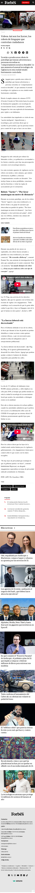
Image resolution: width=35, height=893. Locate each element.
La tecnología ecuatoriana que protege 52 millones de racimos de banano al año (17, 797)
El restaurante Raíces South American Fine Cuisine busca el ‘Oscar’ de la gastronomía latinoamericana (18, 503)
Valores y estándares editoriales (9, 868)
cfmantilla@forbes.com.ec (19, 829)
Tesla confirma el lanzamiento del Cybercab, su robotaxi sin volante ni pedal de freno (15, 696)
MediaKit (24, 866)
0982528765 (4, 851)
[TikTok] (27, 875)
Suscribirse (25, 2)
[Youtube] (18, 875)
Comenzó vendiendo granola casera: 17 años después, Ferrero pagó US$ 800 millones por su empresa (18, 510)
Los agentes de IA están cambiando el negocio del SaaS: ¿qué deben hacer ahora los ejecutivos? (16, 591)
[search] (33, 2)
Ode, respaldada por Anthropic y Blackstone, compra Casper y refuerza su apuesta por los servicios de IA (16, 558)
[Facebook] (16, 52)
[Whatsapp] (8, 52)
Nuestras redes (24, 868)
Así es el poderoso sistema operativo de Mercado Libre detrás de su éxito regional (23, 240)
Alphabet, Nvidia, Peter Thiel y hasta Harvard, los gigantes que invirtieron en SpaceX (17, 625)
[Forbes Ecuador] (10, 2)
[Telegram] (23, 52)
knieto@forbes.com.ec (6, 833)
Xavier (14, 489)
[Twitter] (12, 52)
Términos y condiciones (7, 866)
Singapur (5, 489)
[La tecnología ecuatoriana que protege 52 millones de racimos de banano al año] (17, 781)
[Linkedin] (27, 52)
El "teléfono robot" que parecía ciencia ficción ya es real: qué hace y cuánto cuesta (16, 730)
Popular (7, 498)
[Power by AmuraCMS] (17, 881)
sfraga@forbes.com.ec (7, 838)
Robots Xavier (19, 486)
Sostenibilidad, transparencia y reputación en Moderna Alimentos (18, 517)
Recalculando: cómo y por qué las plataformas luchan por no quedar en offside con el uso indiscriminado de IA (17, 763)
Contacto (30, 866)
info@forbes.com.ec (27, 823)
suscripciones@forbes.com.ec (8, 843)
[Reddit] (19, 52)
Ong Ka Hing (6, 486)
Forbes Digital (5, 45)
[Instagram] (15, 875)
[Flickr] (24, 875)
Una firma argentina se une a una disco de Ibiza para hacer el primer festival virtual (23, 230)
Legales (18, 866)
